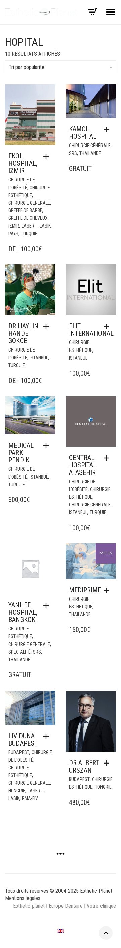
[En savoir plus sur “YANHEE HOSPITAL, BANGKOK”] (47, 605)
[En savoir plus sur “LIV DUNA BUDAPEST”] (47, 736)
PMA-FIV (30, 798)
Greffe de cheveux (28, 218)
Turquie (29, 233)
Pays (13, 233)
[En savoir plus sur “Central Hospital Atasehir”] (108, 458)
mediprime (85, 590)
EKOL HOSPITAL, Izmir (22, 163)
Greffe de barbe (25, 210)
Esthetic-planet (29, 906)
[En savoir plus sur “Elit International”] (108, 326)
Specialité (19, 652)
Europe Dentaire (66, 906)
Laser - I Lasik (36, 226)
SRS (73, 153)
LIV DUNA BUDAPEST (23, 739)
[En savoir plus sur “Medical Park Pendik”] (47, 446)
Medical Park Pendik (21, 452)
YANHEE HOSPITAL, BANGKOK (22, 612)
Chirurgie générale (29, 203)
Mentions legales (22, 898)
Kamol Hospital (82, 132)
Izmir (13, 226)
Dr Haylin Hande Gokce (23, 333)
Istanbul (39, 357)
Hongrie (16, 790)
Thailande (90, 153)
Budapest (18, 752)
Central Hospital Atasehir (82, 465)
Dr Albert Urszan (84, 766)
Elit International (91, 329)
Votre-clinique (101, 906)
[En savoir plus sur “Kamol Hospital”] (108, 129)
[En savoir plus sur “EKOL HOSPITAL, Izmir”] (47, 156)
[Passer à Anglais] (60, 930)
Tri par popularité (26, 67)
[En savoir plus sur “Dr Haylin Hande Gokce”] (47, 326)
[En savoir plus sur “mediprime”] (108, 590)
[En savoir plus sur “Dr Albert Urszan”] (108, 763)
